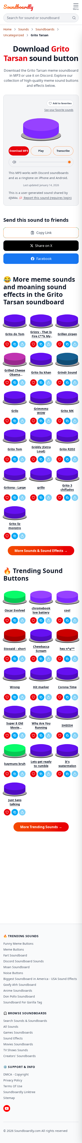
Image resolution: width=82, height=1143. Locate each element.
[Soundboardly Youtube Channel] (6, 1108)
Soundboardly (18, 7)
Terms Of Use (12, 1086)
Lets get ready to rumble (41, 764)
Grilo (14, 411)
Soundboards (45, 29)
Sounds (23, 29)
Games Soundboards (18, 1032)
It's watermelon (67, 764)
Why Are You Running (41, 725)
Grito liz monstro (14, 526)
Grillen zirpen (67, 334)
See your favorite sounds (58, 110)
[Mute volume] (14, 162)
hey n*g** (67, 649)
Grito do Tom (14, 334)
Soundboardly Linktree (19, 1092)
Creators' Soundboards (19, 1056)
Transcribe (63, 151)
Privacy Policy (12, 1080)
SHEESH (67, 725)
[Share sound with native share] (22, 344)
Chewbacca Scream (41, 649)
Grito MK (67, 411)
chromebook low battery (41, 610)
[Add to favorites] (7, 344)
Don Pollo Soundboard (19, 996)
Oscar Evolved (15, 610)
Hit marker (41, 687)
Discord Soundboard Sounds (23, 961)
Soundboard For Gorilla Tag (22, 1002)
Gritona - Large (15, 487)
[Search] (74, 17)
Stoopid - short (15, 649)
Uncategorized (13, 35)
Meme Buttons (13, 949)
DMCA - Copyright (16, 1074)
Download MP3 (18, 151)
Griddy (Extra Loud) (41, 449)
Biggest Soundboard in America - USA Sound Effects (40, 979)
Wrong (15, 687)
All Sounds (10, 1027)
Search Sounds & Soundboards (25, 1021)
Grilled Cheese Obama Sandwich (14, 372)
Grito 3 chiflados (67, 487)
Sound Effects (13, 1038)
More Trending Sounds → (41, 827)
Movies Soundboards (18, 1044)
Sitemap (9, 1098)
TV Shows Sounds (15, 1050)
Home (7, 29)
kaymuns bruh (14, 764)
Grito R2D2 (67, 449)
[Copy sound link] (14, 344)
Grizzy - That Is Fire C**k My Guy (41, 334)
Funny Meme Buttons (18, 944)
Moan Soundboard (16, 967)
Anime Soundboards (17, 991)
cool (67, 610)
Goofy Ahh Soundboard (19, 985)
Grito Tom (15, 449)
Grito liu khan (41, 372)
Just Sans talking (14, 802)
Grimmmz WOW (41, 411)
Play (41, 151)
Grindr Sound (67, 372)
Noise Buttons (13, 973)
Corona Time (67, 687)
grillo (41, 487)
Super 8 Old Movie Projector (14, 725)
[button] (41, 128)
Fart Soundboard (15, 955)
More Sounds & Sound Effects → (41, 550)
